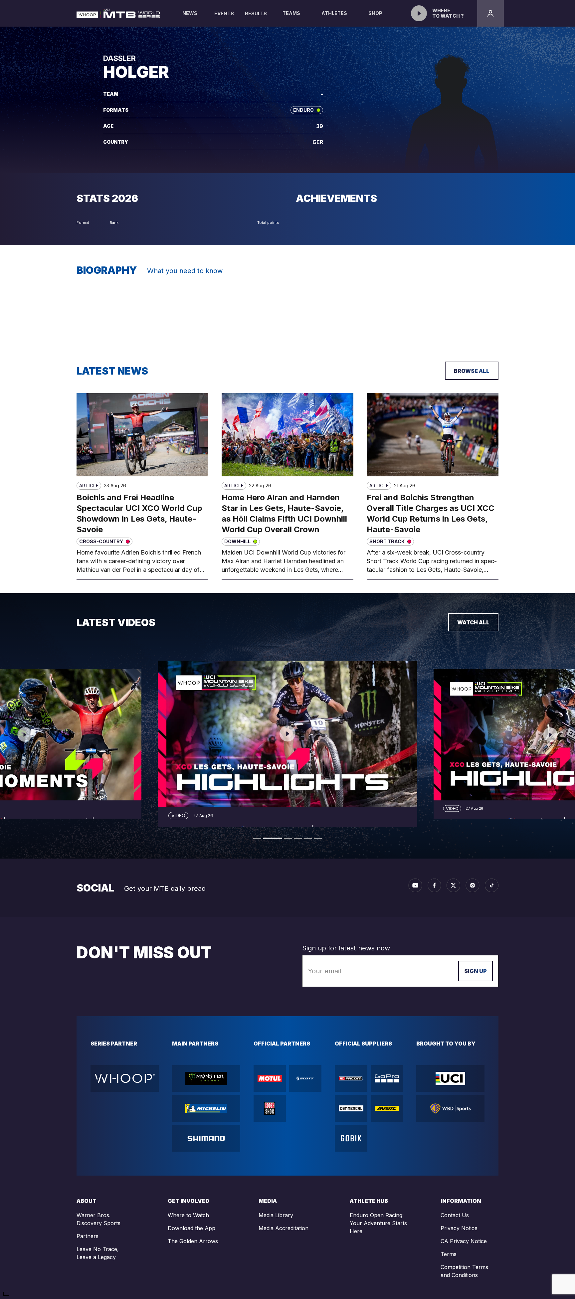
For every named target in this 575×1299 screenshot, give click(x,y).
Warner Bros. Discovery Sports (98, 1219)
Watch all (473, 622)
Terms (449, 1254)
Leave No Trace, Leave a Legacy (98, 1253)
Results (256, 13)
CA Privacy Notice (464, 1241)
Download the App (191, 1228)
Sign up (475, 971)
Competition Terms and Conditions (464, 1271)
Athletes (334, 13)
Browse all (471, 371)
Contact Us (455, 1215)
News (189, 13)
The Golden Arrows (193, 1241)
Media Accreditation (283, 1228)
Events (224, 13)
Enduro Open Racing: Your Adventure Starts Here (378, 1223)
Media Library (276, 1215)
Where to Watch (188, 1215)
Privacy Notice (459, 1228)
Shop (375, 13)
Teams (291, 13)
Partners (87, 1236)
